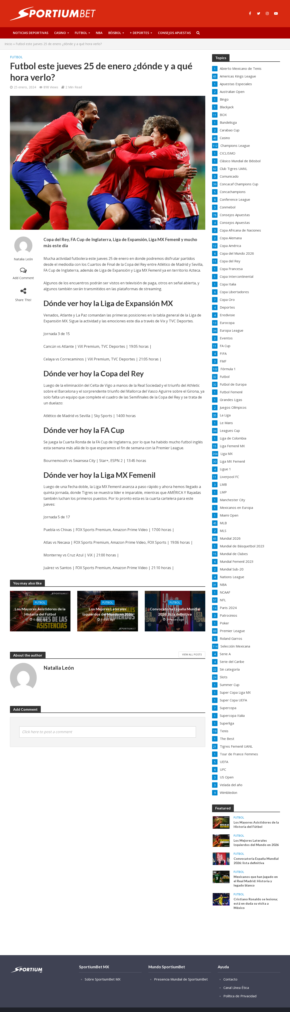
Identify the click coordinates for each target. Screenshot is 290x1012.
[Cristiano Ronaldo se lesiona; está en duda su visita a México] (221, 899)
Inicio (8, 44)
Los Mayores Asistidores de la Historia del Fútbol (40, 611)
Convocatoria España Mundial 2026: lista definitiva (175, 611)
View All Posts (192, 654)
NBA (99, 33)
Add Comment (23, 278)
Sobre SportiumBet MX (103, 979)
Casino (60, 33)
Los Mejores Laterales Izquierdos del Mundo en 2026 (107, 611)
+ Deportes (139, 33)
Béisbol (114, 33)
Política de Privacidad (239, 996)
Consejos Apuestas (174, 33)
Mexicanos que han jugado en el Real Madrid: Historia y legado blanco (256, 881)
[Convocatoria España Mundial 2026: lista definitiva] (221, 858)
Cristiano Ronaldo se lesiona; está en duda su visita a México (256, 903)
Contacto (230, 979)
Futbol (81, 33)
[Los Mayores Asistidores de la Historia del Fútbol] (221, 822)
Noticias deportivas (30, 33)
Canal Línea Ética (236, 987)
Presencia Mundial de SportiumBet (181, 979)
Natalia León (23, 259)
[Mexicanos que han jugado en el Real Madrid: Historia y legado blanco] (221, 876)
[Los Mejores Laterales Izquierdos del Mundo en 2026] (221, 840)
